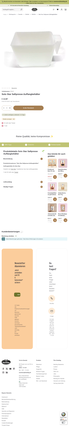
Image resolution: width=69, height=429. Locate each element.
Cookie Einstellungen (7, 423)
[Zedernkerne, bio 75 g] (62, 186)
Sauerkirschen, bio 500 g (62, 170)
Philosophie (56, 376)
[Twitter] (7, 369)
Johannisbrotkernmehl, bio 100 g (52, 214)
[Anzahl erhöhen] (10, 108)
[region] (34, 51)
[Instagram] (3, 372)
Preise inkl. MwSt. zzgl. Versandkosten (11, 101)
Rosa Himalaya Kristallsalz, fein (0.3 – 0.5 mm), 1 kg (62, 214)
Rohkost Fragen (40, 371)
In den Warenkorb (28, 108)
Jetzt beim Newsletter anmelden (18, 294)
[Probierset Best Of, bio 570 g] (52, 163)
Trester (16, 172)
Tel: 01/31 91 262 (51, 325)
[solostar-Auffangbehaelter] (34, 51)
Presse (55, 369)
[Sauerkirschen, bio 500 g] (62, 163)
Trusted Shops (6, 425)
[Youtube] (10, 369)
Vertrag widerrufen (58, 383)
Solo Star (13, 169)
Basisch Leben (40, 376)
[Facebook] (3, 369)
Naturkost (39, 364)
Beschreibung (7, 159)
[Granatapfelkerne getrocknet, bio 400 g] (52, 186)
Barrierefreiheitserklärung (8, 399)
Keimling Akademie (58, 364)
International (5, 416)
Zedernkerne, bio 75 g (62, 193)
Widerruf (4, 406)
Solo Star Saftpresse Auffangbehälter (47, 14)
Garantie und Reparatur (8, 411)
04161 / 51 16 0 (23, 367)
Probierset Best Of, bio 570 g (51, 170)
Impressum (5, 397)
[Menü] (53, 9)
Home (5, 14)
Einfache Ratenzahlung (54, 5)
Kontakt (4, 420)
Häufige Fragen (8, 187)
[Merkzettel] (57, 9)
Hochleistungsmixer (41, 374)
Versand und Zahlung (59, 381)
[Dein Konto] (61, 9)
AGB (3, 408)
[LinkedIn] (7, 372)
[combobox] (10, 9)
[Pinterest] (14, 369)
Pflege (38, 366)
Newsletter (5, 418)
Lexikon (55, 366)
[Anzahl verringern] (4, 108)
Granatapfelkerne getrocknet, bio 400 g (52, 193)
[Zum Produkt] (55, 177)
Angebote (38, 369)
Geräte (38, 378)
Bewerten (14, 88)
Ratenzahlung (5, 401)
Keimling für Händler (58, 378)
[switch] (63, 423)
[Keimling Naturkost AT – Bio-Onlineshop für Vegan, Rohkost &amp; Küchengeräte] (34, 9)
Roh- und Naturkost (41, 381)
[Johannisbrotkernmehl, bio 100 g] (52, 207)
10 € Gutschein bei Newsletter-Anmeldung (19, 5)
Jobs (54, 374)
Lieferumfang (7, 182)
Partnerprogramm (6, 413)
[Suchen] (21, 9)
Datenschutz (5, 404)
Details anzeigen (7, 119)
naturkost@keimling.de (25, 372)
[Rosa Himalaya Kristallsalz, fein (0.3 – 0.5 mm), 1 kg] (62, 207)
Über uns (55, 371)
